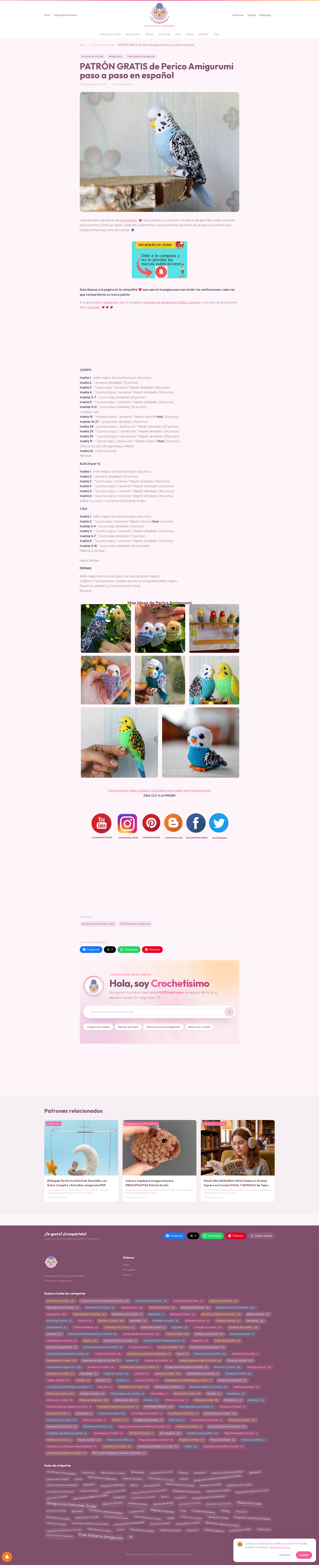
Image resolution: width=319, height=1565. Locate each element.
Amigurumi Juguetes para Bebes (253, 1518)
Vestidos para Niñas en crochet (157, 1446)
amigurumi (110, 302)
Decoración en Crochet (180, 1485)
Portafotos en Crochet (183, 1413)
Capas (78, 1479)
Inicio (47, 15)
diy (130, 1536)
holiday (225, 1510)
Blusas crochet (257, 1314)
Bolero (164, 1496)
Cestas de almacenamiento (141, 1334)
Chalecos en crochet (208, 1334)
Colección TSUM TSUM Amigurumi (163, 1340)
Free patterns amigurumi (141, 56)
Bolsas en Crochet (249, 1503)
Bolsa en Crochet (111, 1320)
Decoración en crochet (209, 1353)
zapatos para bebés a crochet (66, 1453)
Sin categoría (170, 1433)
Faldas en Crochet (170, 1530)
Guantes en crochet (60, 1373)
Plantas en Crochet (232, 1406)
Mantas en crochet (60, 1393)
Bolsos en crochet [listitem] (199, 1026)
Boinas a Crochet (56, 1510)
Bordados (138, 1320)
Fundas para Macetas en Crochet (186, 1367)
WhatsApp (131, 949)
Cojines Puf (263, 1529)
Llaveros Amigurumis (231, 1380)
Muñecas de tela (125, 1400)
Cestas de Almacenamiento (62, 1485)
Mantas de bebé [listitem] (128, 1026)
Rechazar (285, 1555)
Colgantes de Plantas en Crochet (90, 1524)
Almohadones (131, 1307)
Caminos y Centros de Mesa (227, 1472)
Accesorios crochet (102, 45)
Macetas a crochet (210, 1485)
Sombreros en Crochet (202, 1433)
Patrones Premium (65, 15)
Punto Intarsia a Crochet (206, 1420)
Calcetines (255, 1320)
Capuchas (179, 1327)
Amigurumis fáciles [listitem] (98, 1026)
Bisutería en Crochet (58, 1518)
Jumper (82, 1380)
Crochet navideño (170, 1347)
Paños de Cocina (205, 1400)
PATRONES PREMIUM (158, 1406)
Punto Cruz (176, 1420)
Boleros (85, 1320)
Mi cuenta (129, 1269)
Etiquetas (265, 15)
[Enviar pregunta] (229, 1012)
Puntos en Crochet (241, 1420)
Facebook (93, 949)
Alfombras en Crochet (99, 1307)
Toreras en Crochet (119, 1439)
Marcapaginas (152, 1485)
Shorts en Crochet (140, 1433)
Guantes (183, 1473)
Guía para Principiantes (60, 1536)
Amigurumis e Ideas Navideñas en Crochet (217, 1478)
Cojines (90, 1340)
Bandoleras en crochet (126, 1314)
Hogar (170, 1518)
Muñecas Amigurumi (93, 1400)
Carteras (54, 1334)
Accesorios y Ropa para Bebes (106, 1511)
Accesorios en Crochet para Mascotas (104, 1300)
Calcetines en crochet (239, 1485)
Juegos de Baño (58, 1380)
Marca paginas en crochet (127, 1393)
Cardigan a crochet (208, 1327)
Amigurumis (133, 34)
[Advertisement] (159, 878)
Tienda (251, 15)
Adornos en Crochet (223, 1300)
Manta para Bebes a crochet (207, 1387)
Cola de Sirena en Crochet (120, 1340)
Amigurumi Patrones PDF (186, 1491)
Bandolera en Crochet (219, 1503)
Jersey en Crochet (237, 1373)
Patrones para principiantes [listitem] (163, 1026)
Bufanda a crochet (165, 1320)
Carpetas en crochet (243, 1327)
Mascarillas (159, 1393)
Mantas (203, 34)
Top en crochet (89, 1439)
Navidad (151, 1400)
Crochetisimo (128, 220)
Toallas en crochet (59, 1439)
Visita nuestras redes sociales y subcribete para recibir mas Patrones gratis (159, 790)
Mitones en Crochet (187, 1393)
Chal (178, 34)
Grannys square (258, 1367)
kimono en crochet (190, 1503)
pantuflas (255, 1400)
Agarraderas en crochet (62, 1307)
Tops (216, 34)
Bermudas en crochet (113, 1472)
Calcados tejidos (227, 1320)
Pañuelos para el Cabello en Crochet (68, 1406)
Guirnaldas (88, 1373)
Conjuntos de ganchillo (61, 1347)
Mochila (213, 1393)
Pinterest (154, 949)
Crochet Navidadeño (203, 1510)
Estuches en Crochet (158, 1360)
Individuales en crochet (161, 1479)
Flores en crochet (239, 1360)
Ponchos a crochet (111, 1413)
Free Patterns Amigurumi (136, 924)
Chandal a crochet (241, 1334)
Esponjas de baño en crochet (252, 1491)
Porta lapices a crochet (146, 1413)
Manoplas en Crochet (168, 1387)
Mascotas (89, 1484)
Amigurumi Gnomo (162, 1307)
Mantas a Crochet (162, 1511)
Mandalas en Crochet (133, 1387)
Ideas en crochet (167, 1373)
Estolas (131, 1360)
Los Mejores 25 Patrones (60, 1491)
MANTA (184, 1478)
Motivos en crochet (59, 1400)
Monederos (235, 1393)
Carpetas (164, 34)
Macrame (105, 1387)
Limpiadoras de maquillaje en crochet (188, 1380)
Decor (182, 1353)
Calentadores (56, 1327)
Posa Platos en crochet (219, 1413)
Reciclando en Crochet (61, 1426)
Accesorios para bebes (151, 1300)
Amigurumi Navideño (194, 1307)
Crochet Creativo (140, 1347)
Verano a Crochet (252, 1439)
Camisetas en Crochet (119, 1327)
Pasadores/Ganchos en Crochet (117, 1406)
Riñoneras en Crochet (97, 1426)
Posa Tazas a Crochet (61, 1420)
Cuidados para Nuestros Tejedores (148, 1353)
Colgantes (199, 1340)
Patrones (238, 15)
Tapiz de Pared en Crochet (240, 1433)
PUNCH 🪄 (120, 1420)
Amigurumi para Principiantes (235, 1307)
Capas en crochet (152, 1327)
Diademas (120, 1497)
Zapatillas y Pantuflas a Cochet (223, 1446)
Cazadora (180, 1497)
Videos (190, 1446)
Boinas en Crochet (59, 1320)
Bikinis (134, 1485)
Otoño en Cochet (176, 1400)
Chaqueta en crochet (187, 1524)
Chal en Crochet (132, 1478)
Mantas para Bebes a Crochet (90, 1497)
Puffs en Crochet (94, 1420)
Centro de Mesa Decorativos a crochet (92, 1334)
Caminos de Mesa (85, 1327)
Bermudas (156, 1314)
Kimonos (102, 1380)
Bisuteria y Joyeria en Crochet (221, 1314)
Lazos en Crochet (146, 1380)
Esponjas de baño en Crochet (101, 1360)
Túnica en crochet (222, 1439)
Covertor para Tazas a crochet (102, 1347)
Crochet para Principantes (206, 1347)
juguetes (94, 307)
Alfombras (255, 1472)
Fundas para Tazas (240, 1530)
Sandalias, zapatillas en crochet (66, 1433)
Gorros (190, 34)
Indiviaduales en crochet (202, 1373)
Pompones (83, 1413)
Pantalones (233, 1400)
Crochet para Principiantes (129, 1523)
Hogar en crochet (115, 1373)
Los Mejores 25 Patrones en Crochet (68, 1387)
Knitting (122, 1380)
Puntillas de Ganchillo (148, 1420)
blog (183, 1510)
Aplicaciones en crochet (89, 1314)
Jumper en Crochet (114, 1490)
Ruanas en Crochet (189, 1426)
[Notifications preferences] (7, 1557)
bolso (120, 1529)
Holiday (141, 1373)
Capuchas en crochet (99, 1529)
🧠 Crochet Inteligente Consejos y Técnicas (119, 1453)
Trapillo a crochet (191, 1439)
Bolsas (149, 34)
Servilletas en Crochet (108, 1433)
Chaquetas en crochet (61, 1340)
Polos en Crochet (58, 1413)
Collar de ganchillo (227, 1340)
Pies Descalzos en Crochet (196, 1406)
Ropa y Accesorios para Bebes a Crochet (144, 1426)
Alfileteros (192, 1530)
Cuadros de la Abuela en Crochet (67, 1353)
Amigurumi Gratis (110, 34)
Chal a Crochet (177, 1334)
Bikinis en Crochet (182, 1314)
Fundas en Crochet (100, 1367)
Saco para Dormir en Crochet (226, 1426)
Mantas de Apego (246, 1387)
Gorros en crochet (227, 1367)
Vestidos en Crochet (116, 1446)
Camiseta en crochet (143, 1497)
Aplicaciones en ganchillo (102, 1478)
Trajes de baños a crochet (155, 1439)
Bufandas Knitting (197, 1320)
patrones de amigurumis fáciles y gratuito (172, 302)
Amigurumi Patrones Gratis (98, 924)
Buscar (127, 1275)
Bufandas (77, 1510)
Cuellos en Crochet (107, 1353)
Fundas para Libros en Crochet (139, 1367)
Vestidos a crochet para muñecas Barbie (71, 1446)
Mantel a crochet (91, 1393)
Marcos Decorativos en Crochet (149, 1491)
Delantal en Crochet (245, 1353)
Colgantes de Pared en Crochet (64, 1530)
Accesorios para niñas (188, 1300)
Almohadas (137, 1472)
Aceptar (304, 1555)
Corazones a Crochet (116, 1517)
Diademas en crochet (61, 1360)
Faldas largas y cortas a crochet (199, 1360)
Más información (280, 1547)
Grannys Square (213, 1530)
